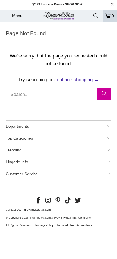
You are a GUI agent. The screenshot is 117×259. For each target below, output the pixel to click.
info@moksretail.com (37, 209)
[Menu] (3, 16)
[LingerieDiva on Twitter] (78, 200)
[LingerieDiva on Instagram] (48, 200)
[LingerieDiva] (58, 16)
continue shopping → (76, 79)
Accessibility (84, 225)
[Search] (96, 16)
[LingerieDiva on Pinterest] (58, 200)
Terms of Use (65, 225)
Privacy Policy (44, 225)
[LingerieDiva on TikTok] (68, 200)
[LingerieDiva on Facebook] (38, 200)
